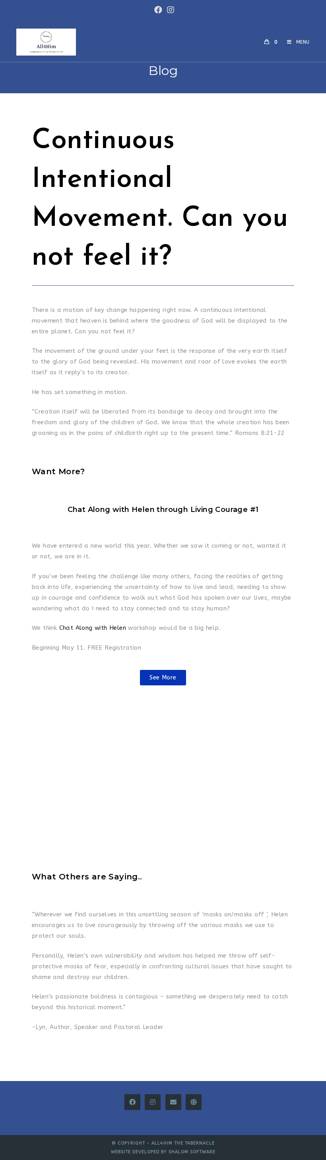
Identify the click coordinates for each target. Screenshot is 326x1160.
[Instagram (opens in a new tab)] (169, 10)
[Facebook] (132, 1102)
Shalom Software (192, 1151)
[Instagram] (153, 1102)
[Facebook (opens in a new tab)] (158, 10)
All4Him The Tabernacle (183, 1143)
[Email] (173, 1102)
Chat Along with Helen (92, 627)
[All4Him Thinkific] (194, 1102)
